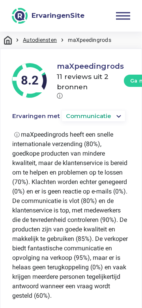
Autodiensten (40, 40)
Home (8, 40)
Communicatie (88, 116)
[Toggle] (123, 16)
